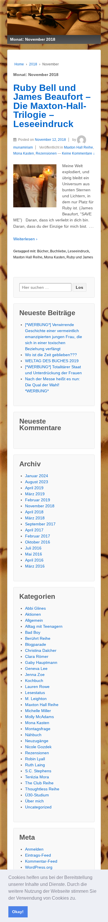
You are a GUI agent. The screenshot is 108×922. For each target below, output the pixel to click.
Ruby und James (80, 257)
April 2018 (34, 512)
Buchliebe (58, 251)
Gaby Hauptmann (41, 662)
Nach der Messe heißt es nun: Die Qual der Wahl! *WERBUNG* (52, 385)
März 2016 (35, 566)
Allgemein (34, 620)
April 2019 (34, 488)
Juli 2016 (33, 548)
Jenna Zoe (35, 674)
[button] (78, 898)
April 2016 (34, 560)
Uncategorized (38, 807)
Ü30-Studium (37, 795)
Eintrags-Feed (38, 855)
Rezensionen (46, 153)
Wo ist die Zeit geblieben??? (51, 354)
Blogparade (35, 644)
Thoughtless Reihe (42, 789)
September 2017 (40, 524)
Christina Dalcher (40, 650)
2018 (33, 64)
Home (19, 64)
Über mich (34, 801)
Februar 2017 (37, 536)
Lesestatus (35, 692)
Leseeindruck (78, 251)
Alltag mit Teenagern (43, 626)
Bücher (42, 251)
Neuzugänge (36, 740)
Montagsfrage (37, 728)
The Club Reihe (39, 783)
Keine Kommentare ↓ (78, 153)
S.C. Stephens (38, 771)
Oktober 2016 (37, 542)
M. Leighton (36, 698)
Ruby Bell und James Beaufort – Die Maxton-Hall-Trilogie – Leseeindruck (52, 106)
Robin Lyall (35, 759)
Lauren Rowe (37, 686)
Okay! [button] (18, 911)
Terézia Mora (37, 777)
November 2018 (39, 506)
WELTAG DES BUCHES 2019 (52, 360)
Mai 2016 (33, 554)
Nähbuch (33, 734)
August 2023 (36, 481)
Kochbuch (34, 680)
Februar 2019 (37, 500)
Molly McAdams (39, 716)
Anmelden (34, 849)
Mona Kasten (23, 153)
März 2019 (35, 494)
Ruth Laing (35, 765)
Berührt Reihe (37, 638)
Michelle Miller (38, 710)
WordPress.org (38, 867)
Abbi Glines (35, 608)
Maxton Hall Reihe (78, 147)
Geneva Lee (36, 668)
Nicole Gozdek (38, 746)
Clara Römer (36, 656)
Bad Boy (32, 632)
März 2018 (35, 518)
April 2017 (34, 530)
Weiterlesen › (25, 239)
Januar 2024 (36, 475)
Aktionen (33, 614)
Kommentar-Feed (41, 861)
